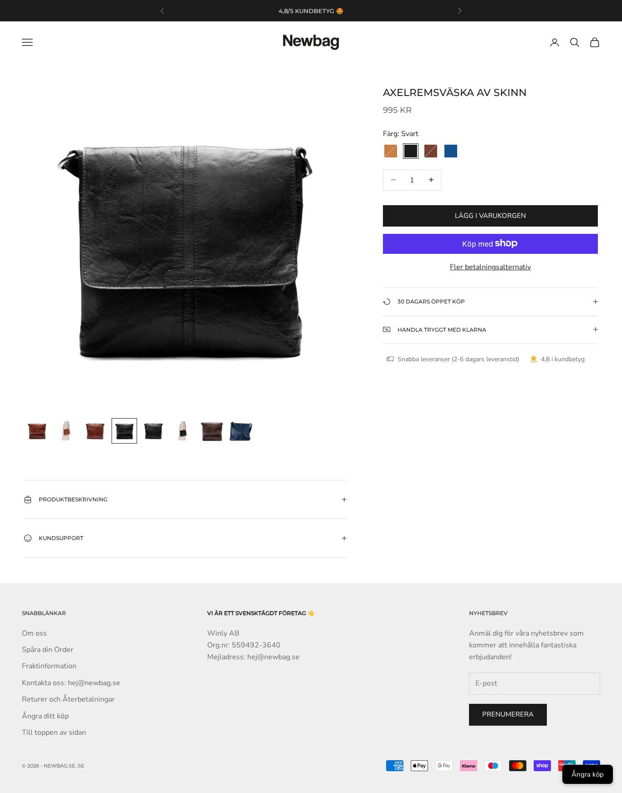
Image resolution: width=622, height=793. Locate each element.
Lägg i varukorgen (490, 215)
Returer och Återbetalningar (68, 699)
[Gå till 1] (37, 431)
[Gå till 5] (153, 431)
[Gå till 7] (211, 431)
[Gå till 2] (66, 431)
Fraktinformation (49, 666)
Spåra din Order (47, 650)
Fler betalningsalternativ (490, 267)
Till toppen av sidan (54, 732)
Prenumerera (508, 714)
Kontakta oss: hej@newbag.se (71, 683)
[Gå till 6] (182, 431)
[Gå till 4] (124, 431)
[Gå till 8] (241, 431)
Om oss (34, 633)
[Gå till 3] (95, 431)
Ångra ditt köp (45, 716)
